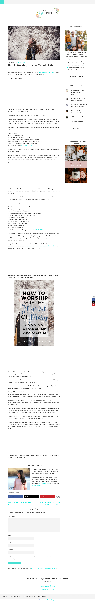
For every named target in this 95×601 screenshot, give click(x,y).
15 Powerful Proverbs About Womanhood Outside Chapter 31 (77, 119)
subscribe (46, 557)
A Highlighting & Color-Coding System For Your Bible (78, 92)
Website (10, 549)
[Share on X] (93, 302)
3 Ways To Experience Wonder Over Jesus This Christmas (47, 590)
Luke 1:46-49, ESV (26, 145)
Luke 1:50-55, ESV (37, 230)
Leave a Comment (22, 62)
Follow (76, 128)
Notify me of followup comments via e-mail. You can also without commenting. (30, 558)
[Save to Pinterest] (93, 304)
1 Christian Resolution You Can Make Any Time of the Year (48, 588)
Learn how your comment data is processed (43, 568)
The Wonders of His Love (46, 72)
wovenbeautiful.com (44, 483)
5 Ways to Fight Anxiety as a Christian (47, 586)
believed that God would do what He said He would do (40, 246)
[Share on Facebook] (93, 299)
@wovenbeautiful (36, 485)
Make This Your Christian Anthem (47, 589)
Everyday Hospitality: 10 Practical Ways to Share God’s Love (47, 585)
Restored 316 (79, 595)
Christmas (10, 68)
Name (10, 535)
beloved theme (70, 595)
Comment (11, 516)
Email (10, 542)
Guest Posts (17, 68)
